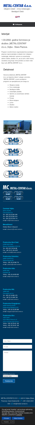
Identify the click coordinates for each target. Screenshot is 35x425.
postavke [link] (19, 415)
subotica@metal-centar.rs (14, 264)
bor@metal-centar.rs (13, 327)
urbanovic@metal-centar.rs (14, 229)
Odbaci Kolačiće (18, 418)
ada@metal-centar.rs (13, 276)
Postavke (6, 422)
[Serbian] (19, 17)
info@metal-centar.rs (13, 220)
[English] (16, 17)
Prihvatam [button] (6, 418)
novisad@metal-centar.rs (14, 252)
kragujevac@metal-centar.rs (15, 311)
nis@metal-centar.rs (12, 299)
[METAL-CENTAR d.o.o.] (17, 5)
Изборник (18, 24)
